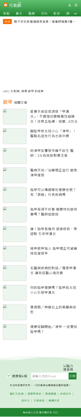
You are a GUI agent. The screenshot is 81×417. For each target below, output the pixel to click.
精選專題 (50, 393)
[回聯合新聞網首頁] (5, 5)
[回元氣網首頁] (15, 5)
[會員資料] (69, 5)
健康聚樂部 (34, 393)
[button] (75, 13)
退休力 (25, 400)
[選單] (76, 5)
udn (5, 91)
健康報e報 (19, 376)
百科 (44, 13)
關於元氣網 (17, 393)
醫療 (31, 13)
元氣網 (14, 91)
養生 (19, 13)
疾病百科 (65, 393)
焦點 (6, 13)
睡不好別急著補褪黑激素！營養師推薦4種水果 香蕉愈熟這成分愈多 (45, 21)
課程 (69, 13)
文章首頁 (39, 400)
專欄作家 (54, 400)
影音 (56, 13)
